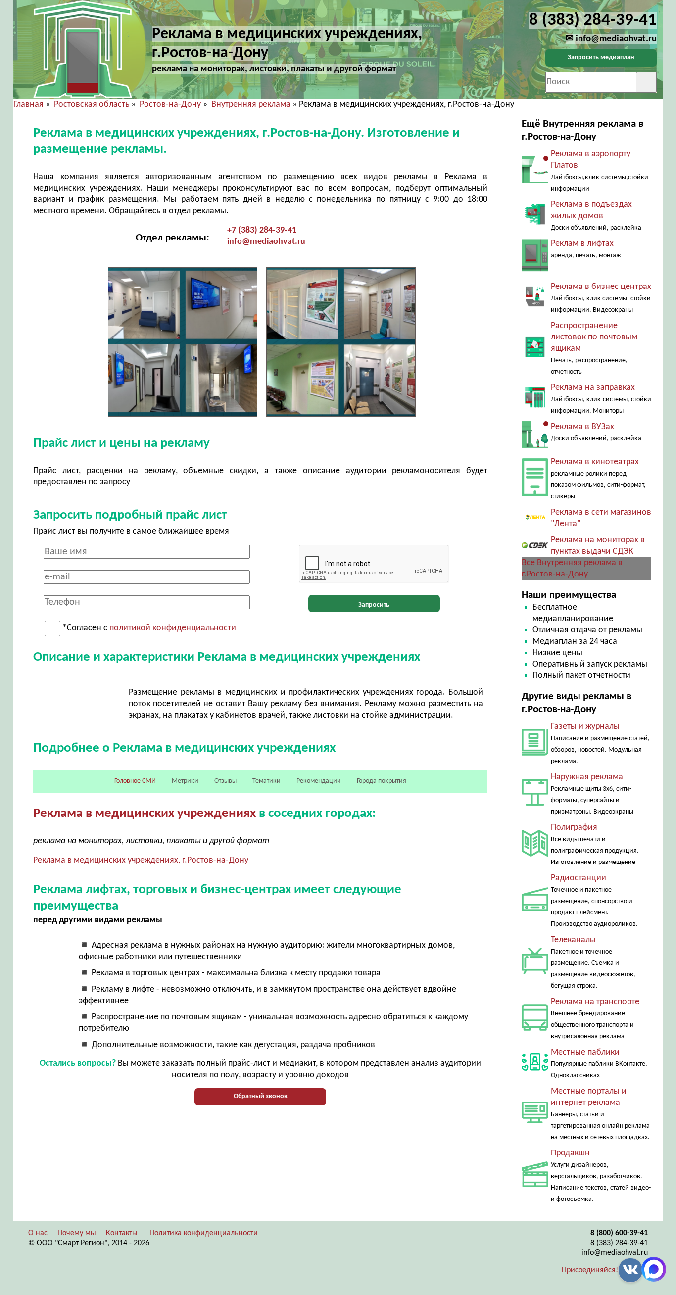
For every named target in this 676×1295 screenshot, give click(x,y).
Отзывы (225, 781)
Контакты (122, 1233)
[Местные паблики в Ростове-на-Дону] (535, 1073)
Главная (28, 104)
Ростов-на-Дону (170, 104)
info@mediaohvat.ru (266, 241)
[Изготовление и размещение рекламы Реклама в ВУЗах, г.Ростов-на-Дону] (535, 445)
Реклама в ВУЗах (582, 427)
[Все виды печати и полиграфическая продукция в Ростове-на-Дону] (535, 854)
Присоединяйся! (590, 1270)
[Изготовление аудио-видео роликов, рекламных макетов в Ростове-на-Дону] (535, 1185)
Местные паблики (585, 1052)
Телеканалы (573, 940)
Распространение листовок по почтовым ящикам (594, 337)
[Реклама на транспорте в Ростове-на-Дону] (535, 1028)
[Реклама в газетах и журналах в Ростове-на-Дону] (535, 753)
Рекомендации (318, 781)
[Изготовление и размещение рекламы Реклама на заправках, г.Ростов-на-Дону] (535, 405)
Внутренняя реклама (250, 104)
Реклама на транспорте (595, 1002)
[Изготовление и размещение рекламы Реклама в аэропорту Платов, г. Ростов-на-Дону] (535, 185)
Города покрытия (381, 781)
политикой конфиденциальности (172, 628)
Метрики (185, 781)
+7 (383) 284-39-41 (261, 230)
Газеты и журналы (585, 726)
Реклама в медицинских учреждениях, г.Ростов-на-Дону (140, 860)
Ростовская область (91, 104)
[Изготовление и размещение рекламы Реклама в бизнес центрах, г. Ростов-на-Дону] (535, 304)
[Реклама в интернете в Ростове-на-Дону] (535, 1121)
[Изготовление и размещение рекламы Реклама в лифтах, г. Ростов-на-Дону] (535, 270)
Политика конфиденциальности (203, 1233)
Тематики (266, 781)
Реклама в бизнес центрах (601, 286)
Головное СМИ (135, 781)
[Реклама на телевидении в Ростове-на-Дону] (535, 972)
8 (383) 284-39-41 (619, 1243)
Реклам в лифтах (582, 243)
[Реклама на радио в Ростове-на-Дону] (535, 908)
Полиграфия (574, 827)
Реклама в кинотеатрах (595, 462)
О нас (38, 1233)
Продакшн (570, 1153)
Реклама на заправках (593, 387)
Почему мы (76, 1233)
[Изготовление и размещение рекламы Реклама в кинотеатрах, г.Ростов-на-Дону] (535, 494)
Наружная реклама (587, 777)
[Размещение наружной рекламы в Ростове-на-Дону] (535, 803)
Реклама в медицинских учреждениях (144, 813)
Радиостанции (578, 878)
